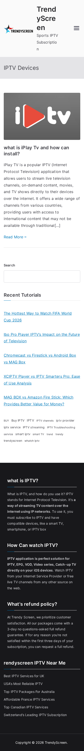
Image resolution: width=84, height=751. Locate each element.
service (8, 434)
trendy (59, 434)
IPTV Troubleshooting (61, 427)
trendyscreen (13, 440)
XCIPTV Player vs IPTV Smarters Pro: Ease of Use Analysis (42, 379)
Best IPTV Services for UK (24, 676)
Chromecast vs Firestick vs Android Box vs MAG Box (40, 358)
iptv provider (65, 420)
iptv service (12, 427)
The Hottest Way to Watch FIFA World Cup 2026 (38, 316)
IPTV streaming (34, 427)
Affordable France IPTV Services (29, 699)
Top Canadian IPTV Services (26, 707)
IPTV (30, 420)
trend (50, 434)
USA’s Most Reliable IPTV (23, 684)
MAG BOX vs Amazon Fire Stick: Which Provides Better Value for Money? (39, 400)
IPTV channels (45, 420)
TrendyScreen (46, 18)
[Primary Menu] (76, 28)
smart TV (38, 434)
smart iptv (22, 434)
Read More (13, 237)
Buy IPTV (17, 420)
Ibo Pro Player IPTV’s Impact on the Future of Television (42, 338)
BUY (6, 420)
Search (9, 265)
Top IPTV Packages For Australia (29, 692)
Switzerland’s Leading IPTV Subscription (35, 715)
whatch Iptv (31, 440)
